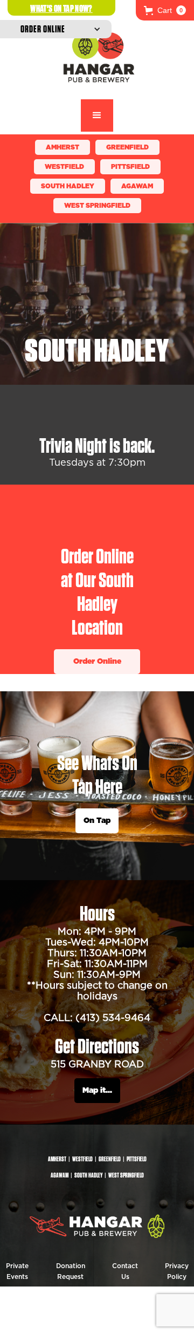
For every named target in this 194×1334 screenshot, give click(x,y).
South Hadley (67, 186)
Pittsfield (130, 167)
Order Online (97, 661)
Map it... (97, 1090)
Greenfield (127, 147)
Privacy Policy (177, 1271)
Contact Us (125, 1271)
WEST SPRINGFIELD (97, 205)
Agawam (137, 186)
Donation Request (70, 1271)
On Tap (97, 821)
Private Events (17, 1271)
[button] (165, 10)
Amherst (62, 147)
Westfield (64, 167)
